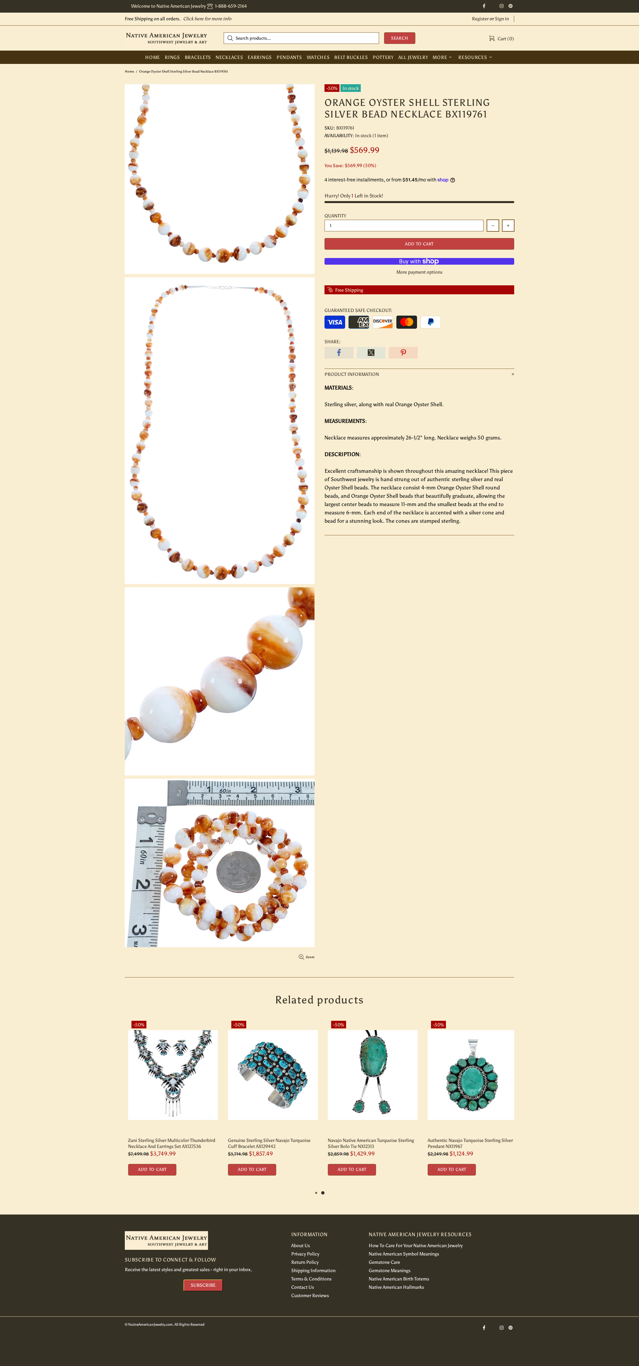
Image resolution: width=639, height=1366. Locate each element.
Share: (332, 342)
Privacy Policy (305, 1254)
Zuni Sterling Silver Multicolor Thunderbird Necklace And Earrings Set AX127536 (168, 1143)
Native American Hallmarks (396, 1287)
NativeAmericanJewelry (166, 38)
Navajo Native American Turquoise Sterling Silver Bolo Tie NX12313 (367, 1143)
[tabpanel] (369, 1103)
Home (129, 72)
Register (480, 19)
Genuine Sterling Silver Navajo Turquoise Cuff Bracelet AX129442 (266, 1143)
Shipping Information (313, 1270)
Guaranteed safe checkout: (358, 310)
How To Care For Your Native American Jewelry (416, 1245)
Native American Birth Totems (399, 1279)
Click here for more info (207, 19)
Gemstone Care (384, 1262)
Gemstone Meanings (389, 1270)
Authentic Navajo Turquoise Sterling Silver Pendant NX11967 (467, 1143)
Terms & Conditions (311, 1279)
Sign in (502, 19)
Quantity (335, 216)
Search (399, 38)
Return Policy (305, 1262)
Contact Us (302, 1287)
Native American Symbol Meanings (404, 1254)
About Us (300, 1245)
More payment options (419, 272)
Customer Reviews (310, 1295)
